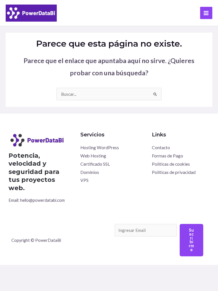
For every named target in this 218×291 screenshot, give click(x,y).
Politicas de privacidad (174, 172)
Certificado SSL (95, 164)
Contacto (161, 147)
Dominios (89, 172)
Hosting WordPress (99, 147)
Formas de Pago (167, 155)
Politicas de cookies (171, 164)
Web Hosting (93, 155)
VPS (84, 180)
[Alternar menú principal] (206, 13)
